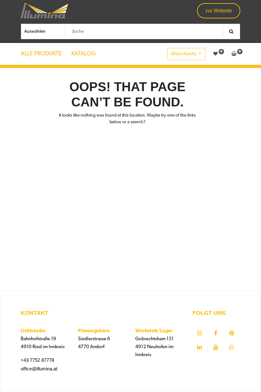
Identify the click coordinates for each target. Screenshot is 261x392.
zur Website (218, 10)
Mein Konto (184, 54)
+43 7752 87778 (37, 360)
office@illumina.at (39, 368)
